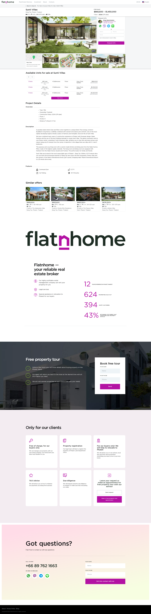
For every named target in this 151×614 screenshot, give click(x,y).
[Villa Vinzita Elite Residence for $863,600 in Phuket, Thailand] (63, 194)
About (45, 2)
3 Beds (30, 81)
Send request (109, 492)
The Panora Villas (88, 208)
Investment (37, 2)
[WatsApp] (100, 26)
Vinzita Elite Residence (64, 208)
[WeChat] (113, 26)
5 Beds (30, 92)
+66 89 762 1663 (108, 22)
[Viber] (104, 26)
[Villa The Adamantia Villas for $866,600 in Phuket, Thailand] (38, 194)
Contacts (51, 2)
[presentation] (26, 61)
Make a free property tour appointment (109, 499)
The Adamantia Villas (38, 208)
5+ (32, 77)
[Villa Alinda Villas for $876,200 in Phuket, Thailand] (113, 194)
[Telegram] (108, 26)
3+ (29, 77)
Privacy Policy (11, 608)
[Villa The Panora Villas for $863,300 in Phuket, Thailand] (88, 194)
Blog (17, 608)
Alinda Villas (111, 208)
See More (60, 98)
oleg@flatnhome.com (109, 21)
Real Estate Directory (25, 2)
